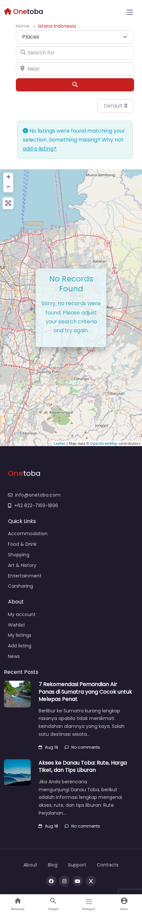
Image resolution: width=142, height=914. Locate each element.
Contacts (108, 865)
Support (77, 865)
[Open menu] (130, 12)
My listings (19, 635)
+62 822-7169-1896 (36, 505)
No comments (85, 747)
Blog (52, 865)
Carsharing (20, 586)
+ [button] (8, 177)
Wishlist (16, 625)
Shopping (18, 554)
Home (23, 26)
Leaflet (59, 443)
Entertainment (25, 575)
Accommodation (28, 533)
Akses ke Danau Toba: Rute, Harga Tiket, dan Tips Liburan (83, 766)
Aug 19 (51, 747)
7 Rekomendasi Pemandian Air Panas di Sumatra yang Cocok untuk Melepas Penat (85, 691)
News (14, 656)
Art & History (22, 565)
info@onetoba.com (37, 495)
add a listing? (39, 148)
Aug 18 (51, 826)
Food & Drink (22, 544)
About (30, 865)
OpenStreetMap (104, 443)
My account (22, 614)
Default (114, 106)
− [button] (8, 186)
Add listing (19, 645)
